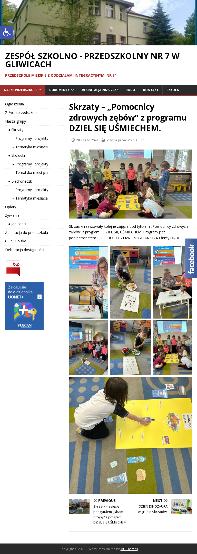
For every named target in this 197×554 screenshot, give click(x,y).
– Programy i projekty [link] (26, 138)
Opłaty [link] (10, 206)
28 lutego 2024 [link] (87, 140)
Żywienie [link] (12, 215)
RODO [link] (130, 90)
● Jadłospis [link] (15, 223)
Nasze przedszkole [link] (20, 90)
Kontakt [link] (151, 90)
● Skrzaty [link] (14, 129)
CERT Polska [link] (15, 241)
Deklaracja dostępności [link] (24, 249)
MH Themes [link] (129, 549)
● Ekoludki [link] (15, 155)
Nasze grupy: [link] (16, 121)
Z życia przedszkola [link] (122, 140)
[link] (6, 32)
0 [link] (146, 140)
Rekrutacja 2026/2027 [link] (100, 90)
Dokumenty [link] (59, 90)
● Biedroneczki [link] (19, 181)
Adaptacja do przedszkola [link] (26, 232)
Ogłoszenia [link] (14, 104)
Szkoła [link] (172, 90)
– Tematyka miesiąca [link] (26, 146)
